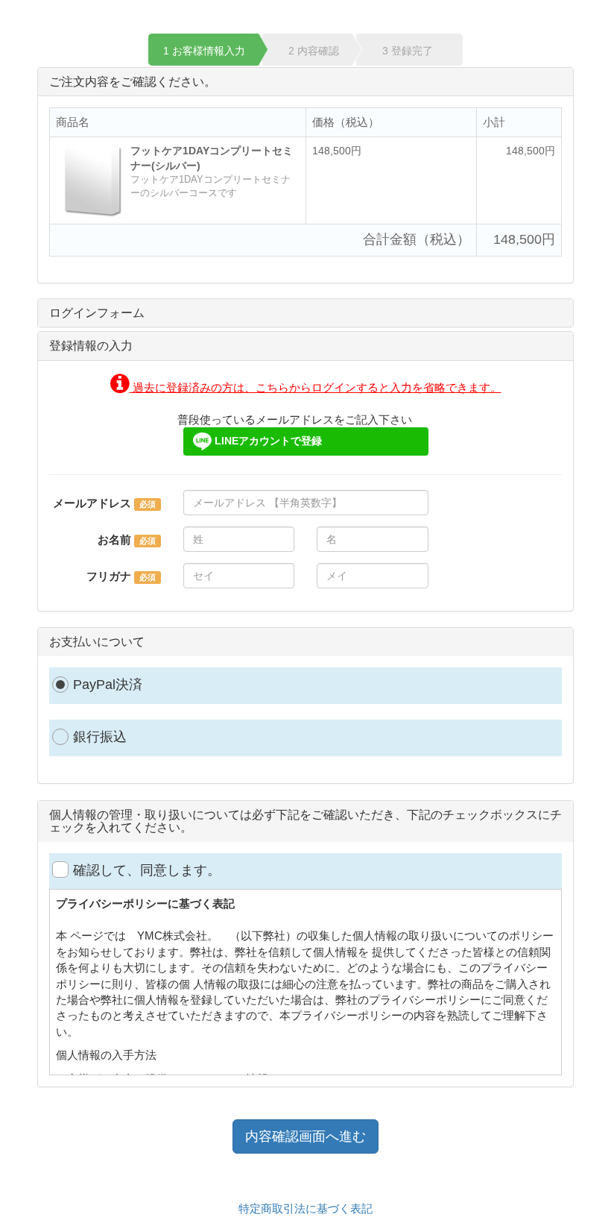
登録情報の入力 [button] (91, 345)
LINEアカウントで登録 (267, 441)
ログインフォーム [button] (97, 312)
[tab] (305, 313)
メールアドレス (92, 503)
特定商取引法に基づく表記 (305, 1208)
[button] (305, 387)
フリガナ (108, 576)
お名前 (114, 539)
